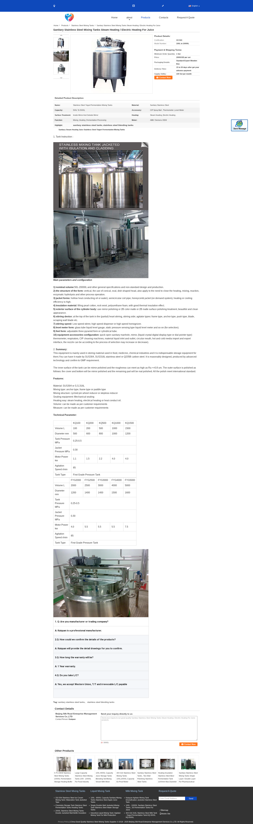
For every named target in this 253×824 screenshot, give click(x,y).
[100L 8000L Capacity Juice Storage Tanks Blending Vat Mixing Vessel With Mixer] (105, 764)
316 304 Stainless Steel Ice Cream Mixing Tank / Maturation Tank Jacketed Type (71, 800)
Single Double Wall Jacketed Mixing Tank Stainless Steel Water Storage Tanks (105, 807)
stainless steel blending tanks (100, 702)
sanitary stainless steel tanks (71, 702)
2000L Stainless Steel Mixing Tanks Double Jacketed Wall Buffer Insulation (70, 812)
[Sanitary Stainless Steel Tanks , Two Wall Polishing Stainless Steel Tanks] (147, 764)
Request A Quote (186, 17)
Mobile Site (165, 814)
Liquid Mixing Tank (100, 791)
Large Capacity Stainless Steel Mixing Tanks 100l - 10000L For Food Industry (84, 777)
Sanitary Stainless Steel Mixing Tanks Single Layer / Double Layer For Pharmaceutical (188, 777)
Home (114, 17)
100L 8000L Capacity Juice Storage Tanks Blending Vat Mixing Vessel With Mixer (104, 777)
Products (145, 17)
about (129, 17)
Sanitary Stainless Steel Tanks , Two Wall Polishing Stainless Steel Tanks (146, 777)
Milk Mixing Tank (134, 791)
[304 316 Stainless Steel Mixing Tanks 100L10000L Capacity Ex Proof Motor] (126, 764)
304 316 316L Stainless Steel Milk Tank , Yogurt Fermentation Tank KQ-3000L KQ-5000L (141, 815)
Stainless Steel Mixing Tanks (82, 25)
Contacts (163, 17)
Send (191, 798)
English (195, 6)
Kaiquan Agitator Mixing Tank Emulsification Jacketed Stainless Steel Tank (141, 800)
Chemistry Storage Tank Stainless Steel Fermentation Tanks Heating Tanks (71, 806)
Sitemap (164, 810)
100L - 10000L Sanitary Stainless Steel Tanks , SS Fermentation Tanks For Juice (141, 807)
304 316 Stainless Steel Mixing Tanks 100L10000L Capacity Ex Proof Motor (126, 777)
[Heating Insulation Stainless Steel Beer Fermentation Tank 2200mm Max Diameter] (167, 764)
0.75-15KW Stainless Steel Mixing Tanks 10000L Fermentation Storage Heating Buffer (63, 777)
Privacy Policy (63, 822)
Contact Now (165, 77)
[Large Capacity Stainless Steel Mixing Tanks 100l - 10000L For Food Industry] (84, 764)
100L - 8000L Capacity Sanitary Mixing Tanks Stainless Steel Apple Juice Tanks (106, 800)
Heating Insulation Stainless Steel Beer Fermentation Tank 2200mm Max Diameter (167, 777)
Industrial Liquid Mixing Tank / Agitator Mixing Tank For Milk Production (106, 814)
